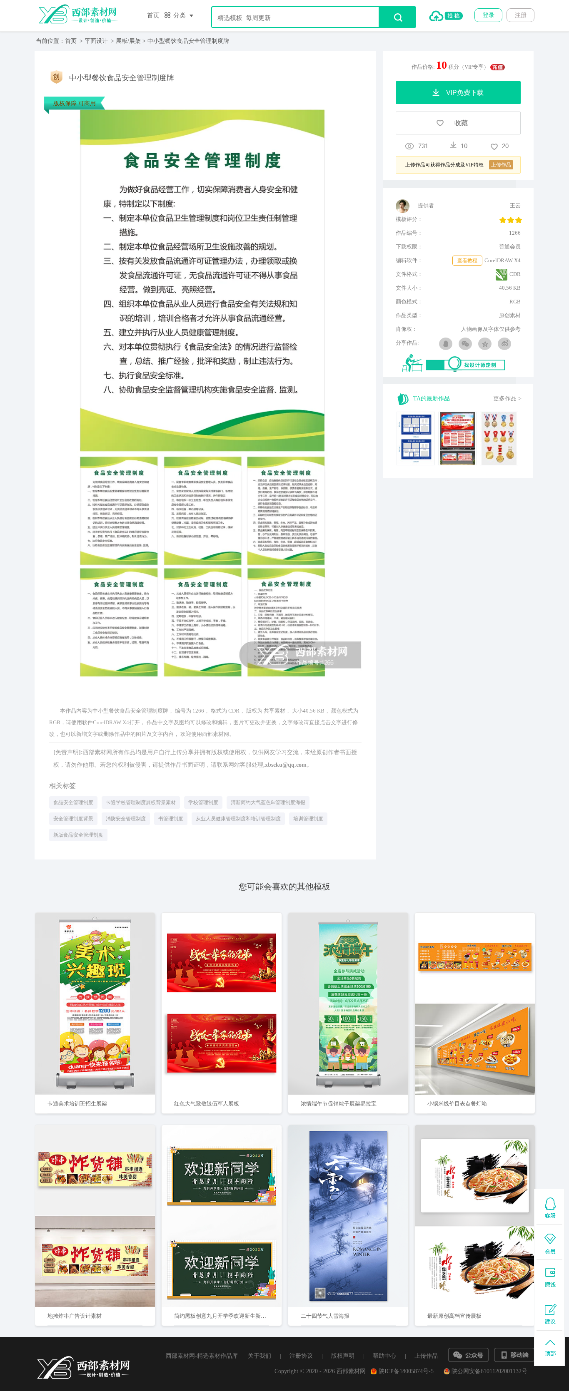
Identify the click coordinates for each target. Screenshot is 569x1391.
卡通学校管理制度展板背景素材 (141, 802)
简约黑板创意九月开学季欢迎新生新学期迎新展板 (233, 1316)
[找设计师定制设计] (461, 363)
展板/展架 (128, 41)
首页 (153, 15)
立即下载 (106, 977)
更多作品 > (507, 398)
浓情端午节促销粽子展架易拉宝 (339, 1103)
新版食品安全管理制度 (78, 835)
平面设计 (96, 41)
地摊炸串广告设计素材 (74, 1316)
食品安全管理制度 (73, 802)
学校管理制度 (203, 802)
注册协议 (301, 1356)
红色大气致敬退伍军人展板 (206, 1103)
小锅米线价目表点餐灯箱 (457, 1103)
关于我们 (259, 1356)
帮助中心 (384, 1356)
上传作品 (426, 1356)
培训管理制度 (308, 819)
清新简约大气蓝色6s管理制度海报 (268, 802)
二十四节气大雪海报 (325, 1316)
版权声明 (342, 1356)
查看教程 (467, 260)
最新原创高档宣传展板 (454, 1316)
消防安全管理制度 (126, 819)
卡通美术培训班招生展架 (77, 1103)
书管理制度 (170, 819)
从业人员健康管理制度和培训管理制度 (238, 819)
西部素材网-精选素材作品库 (202, 1356)
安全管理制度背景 (73, 819)
